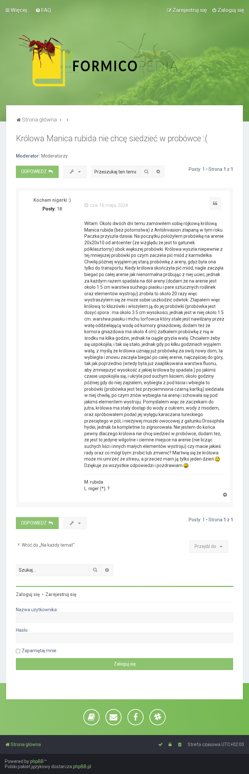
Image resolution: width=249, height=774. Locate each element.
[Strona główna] (112, 60)
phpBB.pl (82, 766)
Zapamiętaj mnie (39, 650)
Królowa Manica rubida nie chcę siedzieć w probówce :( (112, 138)
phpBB (37, 761)
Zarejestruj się (61, 594)
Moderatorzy (54, 156)
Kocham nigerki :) (52, 200)
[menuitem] (43, 10)
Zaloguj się (28, 594)
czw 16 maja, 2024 (108, 205)
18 (59, 208)
